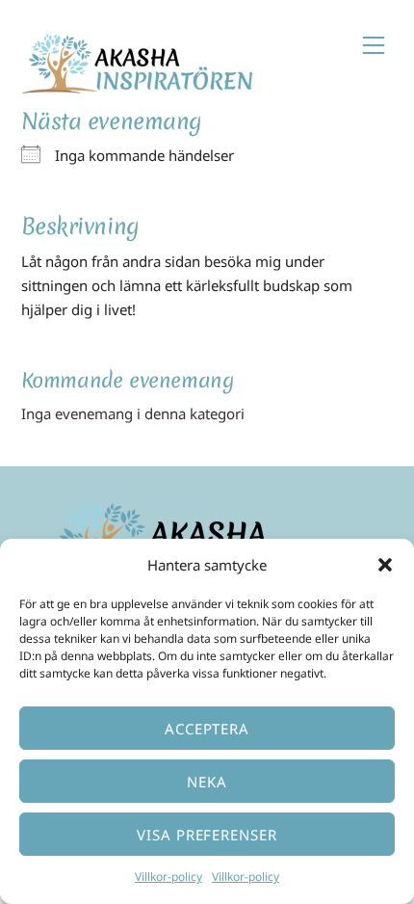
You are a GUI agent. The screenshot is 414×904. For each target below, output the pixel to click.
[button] (385, 564)
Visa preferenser (207, 834)
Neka (207, 781)
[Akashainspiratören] (136, 84)
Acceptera (207, 728)
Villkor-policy (168, 876)
